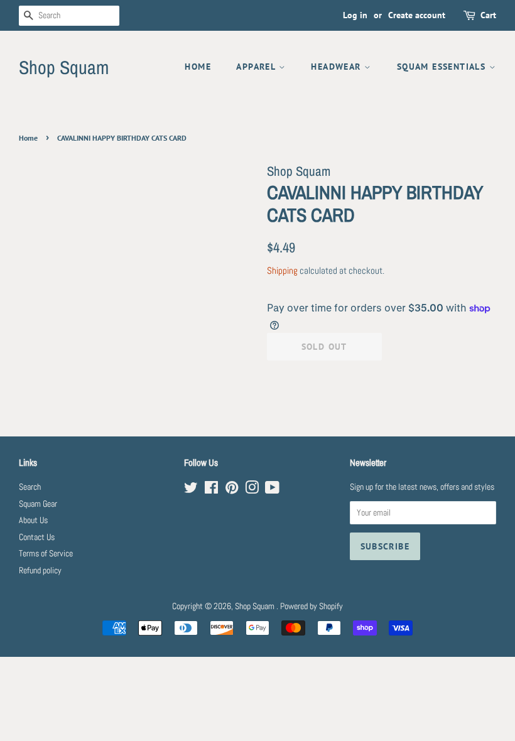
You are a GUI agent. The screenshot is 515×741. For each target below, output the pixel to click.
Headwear (337, 66)
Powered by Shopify (311, 606)
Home (198, 66)
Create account (416, 15)
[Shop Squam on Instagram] (252, 490)
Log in (355, 15)
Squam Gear (38, 504)
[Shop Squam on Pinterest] (232, 490)
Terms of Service (46, 553)
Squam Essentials (443, 66)
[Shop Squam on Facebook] (211, 490)
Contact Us (37, 537)
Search (30, 487)
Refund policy (40, 570)
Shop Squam (64, 67)
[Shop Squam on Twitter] (191, 490)
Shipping (282, 270)
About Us (33, 520)
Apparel (257, 66)
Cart (488, 15)
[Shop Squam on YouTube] (272, 490)
